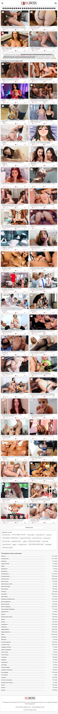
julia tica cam (46, 538)
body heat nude (6, 544)
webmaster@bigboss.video (38, 707)
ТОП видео (16, 58)
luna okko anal (6, 535)
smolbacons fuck (16, 541)
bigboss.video (33, 709)
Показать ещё (29, 527)
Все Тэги (19, 702)
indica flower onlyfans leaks (36, 544)
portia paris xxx (40, 535)
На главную (5, 702)
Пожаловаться (34, 702)
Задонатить (32, 704)
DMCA (26, 704)
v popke (25, 541)
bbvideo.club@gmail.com (25, 707)
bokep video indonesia (34, 541)
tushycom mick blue (25, 538)
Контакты (41, 702)
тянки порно (30, 535)
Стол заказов (48, 702)
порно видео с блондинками (10, 538)
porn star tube (6, 541)
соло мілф (45, 541)
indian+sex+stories (7, 547)
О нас (28, 702)
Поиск (24, 702)
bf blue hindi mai (37, 538)
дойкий (14, 544)
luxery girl (48, 535)
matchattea (48, 544)
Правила (55, 702)
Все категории (13, 702)
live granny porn (22, 544)
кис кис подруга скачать (19, 534)
